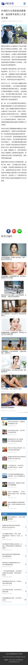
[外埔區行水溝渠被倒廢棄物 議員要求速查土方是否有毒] (8, 231)
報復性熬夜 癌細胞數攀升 (8, 407)
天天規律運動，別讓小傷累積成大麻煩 (11, 388)
